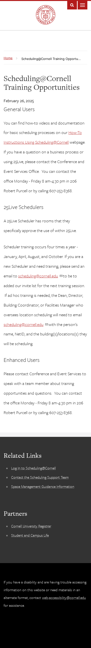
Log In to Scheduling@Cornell (33, 468)
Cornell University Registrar (31, 526)
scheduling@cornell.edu (38, 276)
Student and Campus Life (30, 535)
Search (72, 4)
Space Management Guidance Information (42, 486)
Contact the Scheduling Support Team (40, 477)
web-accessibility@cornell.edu (64, 597)
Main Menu (82, 4)
